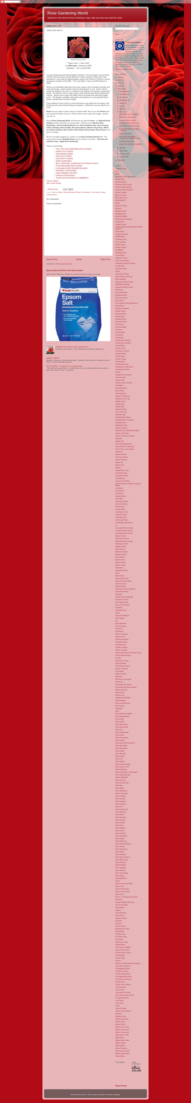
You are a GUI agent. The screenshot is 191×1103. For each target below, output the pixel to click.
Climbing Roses (120, 253)
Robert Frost (119, 695)
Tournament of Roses (123, 992)
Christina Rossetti (121, 234)
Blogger (117, 1094)
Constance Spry (121, 268)
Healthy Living (120, 401)
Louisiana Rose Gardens (124, 530)
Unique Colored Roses (123, 1011)
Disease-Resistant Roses (72, 192)
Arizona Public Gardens (123, 187)
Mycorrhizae (119, 576)
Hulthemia (118, 452)
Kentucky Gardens (121, 501)
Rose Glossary (120, 780)
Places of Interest (121, 634)
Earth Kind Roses (121, 292)
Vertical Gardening (121, 1019)
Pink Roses (119, 631)
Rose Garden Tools (122, 767)
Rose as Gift (119, 722)
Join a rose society (53, 183)
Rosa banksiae (120, 700)
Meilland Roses (120, 546)
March (122, 151)
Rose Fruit (119, 759)
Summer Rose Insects (123, 953)
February (123, 154)
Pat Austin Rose (120, 610)
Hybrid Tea (119, 462)
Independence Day (122, 470)
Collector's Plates (121, 258)
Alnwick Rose (120, 179)
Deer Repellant (120, 279)
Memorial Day (120, 549)
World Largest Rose (122, 1053)
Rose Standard (120, 862)
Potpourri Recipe (121, 650)
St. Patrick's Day (121, 937)
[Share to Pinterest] (72, 189)
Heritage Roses (120, 422)
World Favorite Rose (122, 1051)
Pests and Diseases (122, 615)
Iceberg (118, 468)
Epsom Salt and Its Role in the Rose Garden (64, 270)
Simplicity (118, 921)
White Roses (119, 1037)
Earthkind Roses (121, 295)
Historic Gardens (121, 428)
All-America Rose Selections (125, 176)
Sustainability (120, 955)
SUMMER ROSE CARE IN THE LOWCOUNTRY (72, 347)
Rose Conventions (121, 737)
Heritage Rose (120, 414)
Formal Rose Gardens (123, 343)
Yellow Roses (120, 1056)
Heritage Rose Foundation (124, 420)
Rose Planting (120, 828)
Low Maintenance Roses (124, 533)
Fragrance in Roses (122, 351)
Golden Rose (120, 380)
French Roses (120, 356)
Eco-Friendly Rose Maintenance (126, 303)
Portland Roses (120, 645)
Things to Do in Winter (123, 984)
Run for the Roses (121, 905)
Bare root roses (120, 195)
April (121, 148)
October (123, 97)
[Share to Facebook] (70, 189)
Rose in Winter (120, 796)
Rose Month (119, 814)
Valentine (118, 1014)
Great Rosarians (121, 388)
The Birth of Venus (121, 971)
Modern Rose (120, 560)
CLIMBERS (119, 250)
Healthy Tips (119, 404)
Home (79, 259)
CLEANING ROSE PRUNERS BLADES (72, 168)
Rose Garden (120, 761)
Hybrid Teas (119, 465)
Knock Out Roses (121, 504)
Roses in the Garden (122, 891)
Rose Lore (119, 806)
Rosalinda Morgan (134, 42)
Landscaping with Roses (123, 522)
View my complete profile (124, 69)
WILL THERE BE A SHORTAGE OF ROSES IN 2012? (77, 163)
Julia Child (119, 499)
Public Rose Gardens (122, 666)
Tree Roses (119, 1000)
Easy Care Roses (121, 298)
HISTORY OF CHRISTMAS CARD (127, 430)
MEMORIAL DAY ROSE (127, 117)
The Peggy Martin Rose (123, 976)
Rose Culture (120, 740)
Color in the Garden (122, 260)
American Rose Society (123, 184)
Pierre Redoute (120, 623)
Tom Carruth (95, 192)
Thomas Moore (120, 987)
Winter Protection (121, 1048)
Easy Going (119, 300)
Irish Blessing (120, 478)
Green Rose (119, 391)
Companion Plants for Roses (125, 263)
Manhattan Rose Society (124, 541)
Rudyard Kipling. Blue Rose (125, 902)
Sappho (118, 910)
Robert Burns (120, 692)
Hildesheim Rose (121, 425)
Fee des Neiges (120, 327)
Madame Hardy (120, 536)
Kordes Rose (119, 506)
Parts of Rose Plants (122, 605)
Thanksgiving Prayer (122, 968)
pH (116, 621)
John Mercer (119, 491)
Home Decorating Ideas (123, 444)
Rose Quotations (121, 836)
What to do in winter (122, 1027)
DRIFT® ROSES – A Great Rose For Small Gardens (64, 366)
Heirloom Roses (121, 409)
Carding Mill (119, 222)
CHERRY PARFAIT (52, 358)
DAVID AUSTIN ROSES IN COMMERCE (72, 178)
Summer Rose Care (122, 950)
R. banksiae (119, 671)
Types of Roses (120, 1008)
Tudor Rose (119, 1003)
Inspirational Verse (121, 476)
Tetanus (118, 960)
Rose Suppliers (120, 868)
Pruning (118, 658)
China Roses (119, 231)
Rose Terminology (121, 873)
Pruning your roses (122, 661)
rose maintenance (121, 809)
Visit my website (52, 181)
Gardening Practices (122, 369)
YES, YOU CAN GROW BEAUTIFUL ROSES (74, 149)
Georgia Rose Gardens (123, 375)
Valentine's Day (120, 1016)
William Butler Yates (122, 1040)
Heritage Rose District (123, 417)
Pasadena (118, 607)
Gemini (117, 372)
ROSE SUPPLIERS (64, 161)
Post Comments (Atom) (64, 264)
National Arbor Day (122, 578)
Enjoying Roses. (121, 314)
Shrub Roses (119, 915)
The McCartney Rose (126, 141)
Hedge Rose (119, 406)
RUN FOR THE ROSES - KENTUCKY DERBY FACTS (129, 137)
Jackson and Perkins (122, 481)
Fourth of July (120, 348)
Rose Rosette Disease (123, 844)
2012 (120, 89)
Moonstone (119, 568)
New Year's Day (120, 584)
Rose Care (119, 729)
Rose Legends (120, 801)
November (123, 94)
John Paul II (119, 493)
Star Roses (119, 939)
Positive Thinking (121, 647)
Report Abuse (121, 1086)
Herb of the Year (121, 412)
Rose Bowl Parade (121, 727)
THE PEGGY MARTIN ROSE (129, 126)
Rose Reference (121, 841)
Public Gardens (120, 663)
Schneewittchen (120, 913)
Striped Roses (120, 945)
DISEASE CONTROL (122, 284)
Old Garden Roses (121, 591)
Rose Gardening (121, 769)
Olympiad (118, 594)
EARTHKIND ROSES (64, 154)
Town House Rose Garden (124, 995)
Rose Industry (120, 798)
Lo (116, 525)
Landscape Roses (121, 520)
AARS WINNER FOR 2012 (66, 173)
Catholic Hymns (120, 224)
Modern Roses (120, 562)
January (123, 156)
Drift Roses (119, 290)
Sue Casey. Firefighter (123, 947)
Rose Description (121, 748)
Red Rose (118, 676)
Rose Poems (119, 830)
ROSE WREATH (121, 878)
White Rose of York (122, 1035)
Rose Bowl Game (121, 724)
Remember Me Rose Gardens (126, 687)
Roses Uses (119, 894)
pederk (102, 1094)
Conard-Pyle (119, 266)
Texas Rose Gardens (122, 966)
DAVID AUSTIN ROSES (65, 175)
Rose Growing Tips (122, 783)
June (121, 109)
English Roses (120, 311)
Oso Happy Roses (121, 602)
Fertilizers (118, 329)
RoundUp (118, 899)
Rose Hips (119, 785)
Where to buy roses (122, 1029)
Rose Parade (120, 822)
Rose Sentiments (121, 849)
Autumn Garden (121, 192)
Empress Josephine (122, 308)
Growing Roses (120, 393)
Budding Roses (120, 214)
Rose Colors (119, 735)
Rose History (119, 788)
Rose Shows (119, 852)
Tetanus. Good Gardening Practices (127, 963)
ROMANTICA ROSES (122, 698)
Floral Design (120, 332)
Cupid (117, 271)
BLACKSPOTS (120, 200)
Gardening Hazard (121, 364)
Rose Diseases (120, 753)
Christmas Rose (121, 239)
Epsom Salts (119, 316)
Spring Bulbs (119, 931)
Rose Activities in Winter (123, 714)
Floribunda (119, 335)
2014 (120, 83)
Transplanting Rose (122, 998)
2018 (120, 80)
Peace (117, 613)
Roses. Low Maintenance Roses (126, 897)
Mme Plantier (120, 557)
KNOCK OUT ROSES (64, 151)
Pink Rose (118, 629)
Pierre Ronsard (120, 626)
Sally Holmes (119, 907)
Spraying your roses (122, 929)
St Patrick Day (120, 934)
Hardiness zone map (122, 399)
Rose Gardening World (67, 13)
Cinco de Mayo (57, 192)
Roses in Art (119, 886)
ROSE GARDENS (121, 777)
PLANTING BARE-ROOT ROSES (69, 166)
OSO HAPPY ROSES (64, 159)
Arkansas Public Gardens (124, 190)
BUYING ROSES (121, 216)
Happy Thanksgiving (122, 396)
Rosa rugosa (119, 706)
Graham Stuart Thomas (123, 383)
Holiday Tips (119, 441)
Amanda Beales (120, 182)
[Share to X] (68, 189)
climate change (120, 247)
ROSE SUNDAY (120, 865)
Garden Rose (120, 361)
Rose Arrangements (122, 716)
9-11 (116, 171)
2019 (120, 77)
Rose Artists (119, 719)
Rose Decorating (121, 745)
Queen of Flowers (121, 668)
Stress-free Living (121, 942)
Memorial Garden (121, 552)
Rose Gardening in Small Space (126, 772)
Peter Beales (119, 618)
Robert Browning (121, 690)
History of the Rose (122, 433)
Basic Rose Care (121, 198)
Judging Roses (120, 496)
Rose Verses (119, 876)
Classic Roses (120, 245)
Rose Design (119, 751)
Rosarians (118, 708)
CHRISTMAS (119, 237)
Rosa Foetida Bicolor (122, 703)
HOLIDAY (118, 438)
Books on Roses (121, 206)
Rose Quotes (120, 838)
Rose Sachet (119, 846)
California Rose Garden (123, 219)
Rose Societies (120, 854)
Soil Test (118, 923)
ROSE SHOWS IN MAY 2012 (129, 123)
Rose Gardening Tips (122, 775)
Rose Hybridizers (121, 791)
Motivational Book (121, 570)
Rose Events (119, 756)
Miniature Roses (121, 554)
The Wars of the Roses (123, 979)
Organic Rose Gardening (124, 597)
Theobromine (120, 982)
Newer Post (51, 259)
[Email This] (64, 189)
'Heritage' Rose (120, 168)
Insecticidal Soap (121, 473)
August (122, 103)
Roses (117, 881)
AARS (117, 174)
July (121, 106)
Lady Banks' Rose (121, 512)
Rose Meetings (120, 812)
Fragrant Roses (120, 353)
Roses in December (122, 889)
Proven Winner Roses (123, 655)
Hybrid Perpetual (121, 460)
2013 (120, 86)
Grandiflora (119, 385)
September (124, 100)
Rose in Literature (121, 793)
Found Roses (120, 345)
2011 (120, 160)
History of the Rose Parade (124, 436)
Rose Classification (122, 732)
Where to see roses (122, 1032)
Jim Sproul (119, 488)
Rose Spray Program (122, 857)
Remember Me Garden (123, 684)
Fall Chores (119, 324)
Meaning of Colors (121, 544)
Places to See (120, 637)
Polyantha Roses (121, 642)
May (121, 112)
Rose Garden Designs (123, 764)
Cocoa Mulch (120, 255)
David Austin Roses (122, 274)
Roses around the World (123, 883)
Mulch (117, 573)
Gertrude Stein (120, 377)
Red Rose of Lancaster (123, 679)
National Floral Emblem (123, 581)
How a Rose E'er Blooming (124, 446)
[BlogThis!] (66, 189)
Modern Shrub (120, 565)
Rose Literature (120, 804)
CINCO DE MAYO (125, 134)
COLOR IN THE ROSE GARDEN (130, 144)
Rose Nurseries (120, 817)
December (123, 91)
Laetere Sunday (121, 514)
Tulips (117, 1006)
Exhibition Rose (120, 319)
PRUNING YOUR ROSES (66, 171)
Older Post (105, 259)
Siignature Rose (121, 918)
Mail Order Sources (122, 538)
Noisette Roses (120, 586)
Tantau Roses (120, 958)
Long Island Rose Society (124, 528)
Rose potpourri (120, 833)
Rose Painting (120, 820)
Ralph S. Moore (120, 674)
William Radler (120, 1043)
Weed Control (120, 1021)
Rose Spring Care (121, 860)
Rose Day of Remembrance (125, 743)
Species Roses (120, 926)
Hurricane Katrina (121, 457)
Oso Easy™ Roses (122, 599)
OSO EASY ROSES (64, 156)
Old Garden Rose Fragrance (125, 589)
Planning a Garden (122, 639)
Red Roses (119, 682)
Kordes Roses (120, 509)
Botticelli (118, 208)
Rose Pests (119, 825)
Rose (117, 711)
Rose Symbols (120, 870)
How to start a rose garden (124, 449)
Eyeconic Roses (121, 321)
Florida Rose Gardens (123, 340)
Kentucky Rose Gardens (127, 120)
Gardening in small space (124, 367)
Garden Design (120, 359)
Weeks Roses (120, 1024)
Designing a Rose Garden (124, 282)
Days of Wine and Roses (124, 276)
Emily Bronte (119, 306)
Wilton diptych (120, 1045)
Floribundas (86, 192)
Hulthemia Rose (121, 454)
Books (117, 203)
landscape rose (120, 517)
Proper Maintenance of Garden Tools (128, 653)
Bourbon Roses (120, 211)
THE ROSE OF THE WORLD (129, 114)
